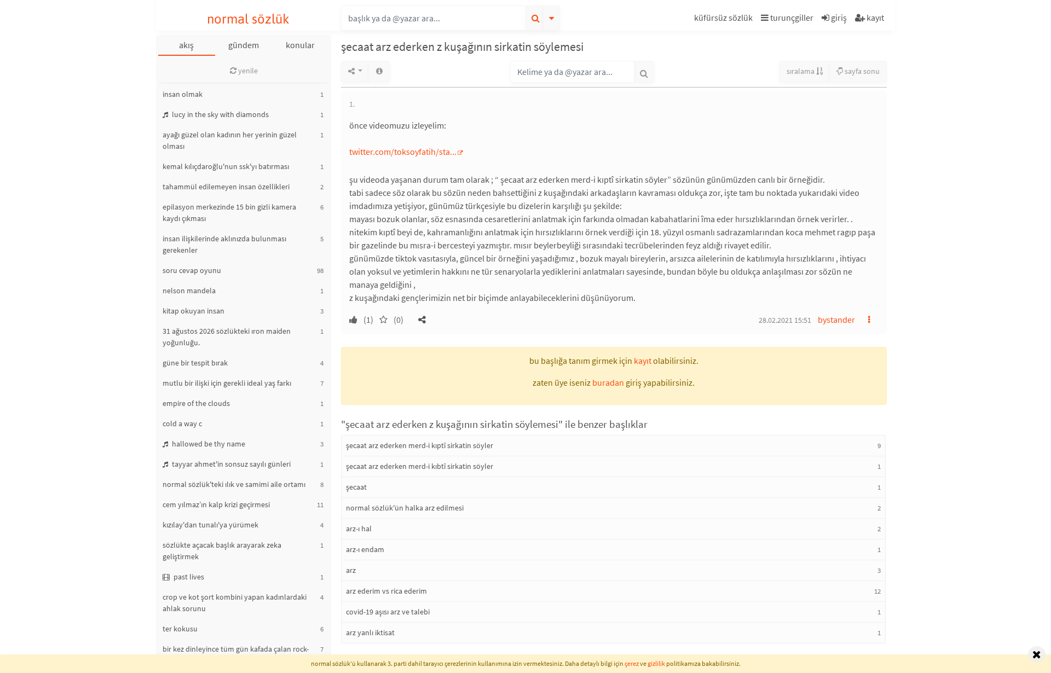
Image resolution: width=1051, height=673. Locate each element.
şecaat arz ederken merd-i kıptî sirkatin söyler (419, 445)
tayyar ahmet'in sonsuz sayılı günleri (230, 464)
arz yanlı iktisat (370, 632)
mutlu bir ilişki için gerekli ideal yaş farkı (227, 383)
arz (351, 570)
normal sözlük (248, 18)
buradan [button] (608, 382)
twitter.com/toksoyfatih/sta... (403, 151)
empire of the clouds (196, 403)
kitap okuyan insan (193, 311)
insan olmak (183, 94)
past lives (188, 577)
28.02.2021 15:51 (785, 320)
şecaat (356, 487)
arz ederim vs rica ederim (386, 591)
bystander (836, 319)
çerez (632, 663)
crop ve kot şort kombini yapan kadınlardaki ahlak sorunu (235, 602)
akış (186, 44)
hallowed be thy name (207, 444)
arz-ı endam (365, 549)
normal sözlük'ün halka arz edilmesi (405, 508)
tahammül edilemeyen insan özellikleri (226, 187)
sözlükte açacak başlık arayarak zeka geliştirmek (222, 550)
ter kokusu (180, 629)
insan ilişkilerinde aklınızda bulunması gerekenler (224, 244)
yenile (247, 71)
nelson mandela (189, 290)
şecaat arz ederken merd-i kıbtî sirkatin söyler (419, 466)
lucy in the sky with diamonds (219, 114)
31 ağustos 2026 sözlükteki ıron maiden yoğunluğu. (227, 336)
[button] (724, 19)
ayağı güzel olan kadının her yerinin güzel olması (230, 140)
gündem (243, 44)
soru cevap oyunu (192, 270)
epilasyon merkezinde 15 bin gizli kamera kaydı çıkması (229, 212)
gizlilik (656, 663)
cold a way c (182, 423)
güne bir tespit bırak (195, 363)
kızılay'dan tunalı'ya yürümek (210, 525)
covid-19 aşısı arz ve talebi (388, 612)
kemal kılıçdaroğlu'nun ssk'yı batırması (226, 166)
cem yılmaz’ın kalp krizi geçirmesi (216, 504)
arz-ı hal (359, 528)
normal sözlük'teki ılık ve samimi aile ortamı (234, 484)
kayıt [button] (642, 360)
